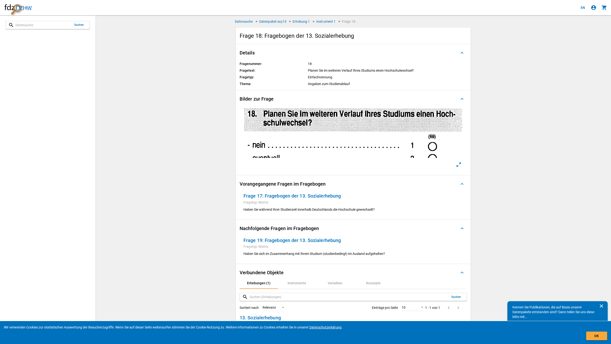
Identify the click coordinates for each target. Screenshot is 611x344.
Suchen (79, 25)
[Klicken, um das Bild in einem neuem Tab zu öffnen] (459, 164)
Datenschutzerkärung (325, 327)
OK (596, 336)
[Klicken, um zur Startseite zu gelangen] (18, 8)
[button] (353, 53)
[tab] (259, 283)
